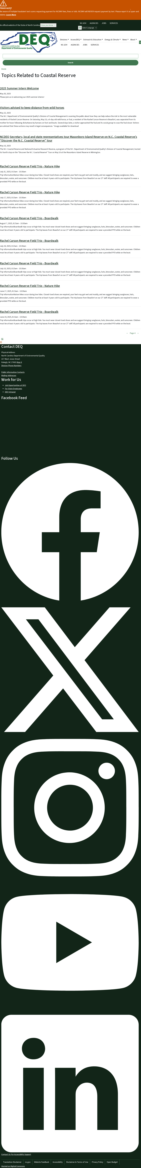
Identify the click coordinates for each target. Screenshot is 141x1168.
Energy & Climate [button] (112, 39)
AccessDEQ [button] (75, 39)
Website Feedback (41, 1162)
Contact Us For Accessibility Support (16, 1154)
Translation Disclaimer (12, 1162)
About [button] (132, 39)
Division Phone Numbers (11, 365)
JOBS (104, 23)
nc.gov (28, 1162)
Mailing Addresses (8, 375)
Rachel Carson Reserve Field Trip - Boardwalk (29, 218)
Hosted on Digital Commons (13, 1166)
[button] (140, 42)
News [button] (124, 39)
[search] (70, 62)
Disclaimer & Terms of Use (77, 1162)
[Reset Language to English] (80, 28)
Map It (19, 362)
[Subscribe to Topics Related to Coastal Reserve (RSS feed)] (2, 339)
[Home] (29, 33)
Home (3, 69)
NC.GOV (83, 23)
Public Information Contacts (13, 372)
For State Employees (13, 388)
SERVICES (114, 23)
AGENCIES (94, 23)
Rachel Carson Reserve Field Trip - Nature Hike (30, 166)
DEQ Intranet (10, 392)
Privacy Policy (97, 1162)
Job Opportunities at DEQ (15, 385)
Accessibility (58, 1162)
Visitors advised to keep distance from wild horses (32, 107)
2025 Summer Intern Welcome (19, 88)
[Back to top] (1, 342)
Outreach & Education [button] (92, 39)
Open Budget (112, 1162)
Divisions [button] (63, 39)
